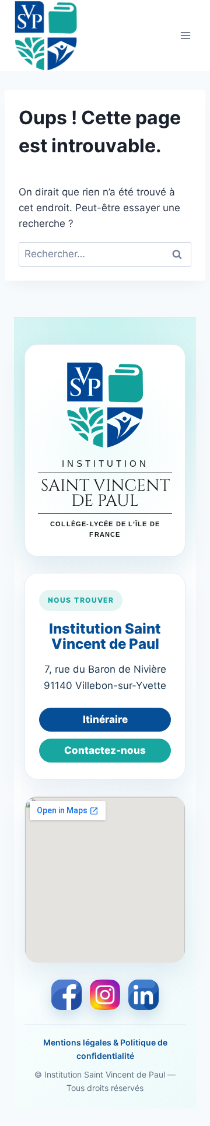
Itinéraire (105, 719)
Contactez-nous (105, 750)
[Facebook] (66, 995)
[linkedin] (143, 995)
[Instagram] (105, 995)
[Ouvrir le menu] (185, 35)
